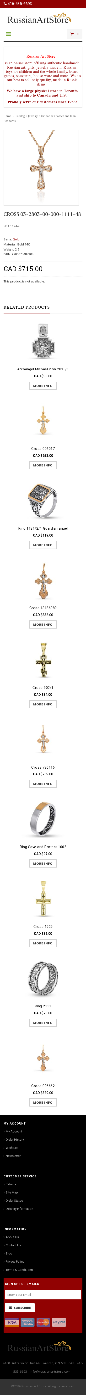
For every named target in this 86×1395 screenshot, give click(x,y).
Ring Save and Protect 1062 (43, 847)
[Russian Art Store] (43, 17)
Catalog (20, 116)
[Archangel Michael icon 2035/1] (43, 340)
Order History (15, 1139)
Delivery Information (19, 1209)
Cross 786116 (43, 767)
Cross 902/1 (43, 687)
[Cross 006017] (43, 420)
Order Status (14, 1200)
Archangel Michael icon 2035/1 (43, 369)
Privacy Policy (15, 1261)
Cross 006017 (43, 449)
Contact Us (13, 1245)
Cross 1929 (43, 926)
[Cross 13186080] (43, 579)
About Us (12, 1237)
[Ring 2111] (43, 978)
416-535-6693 (19, 3)
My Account (14, 1131)
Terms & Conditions (19, 1270)
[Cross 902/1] (43, 659)
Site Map (12, 1192)
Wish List (12, 1148)
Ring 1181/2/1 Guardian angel (43, 528)
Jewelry (33, 116)
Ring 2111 (43, 1006)
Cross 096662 (43, 1086)
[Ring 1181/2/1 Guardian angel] (43, 500)
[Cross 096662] (43, 1057)
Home (7, 116)
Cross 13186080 (43, 608)
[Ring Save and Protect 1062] (43, 818)
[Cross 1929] (43, 898)
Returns (11, 1184)
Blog (9, 1253)
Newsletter (13, 1156)
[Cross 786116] (43, 739)
